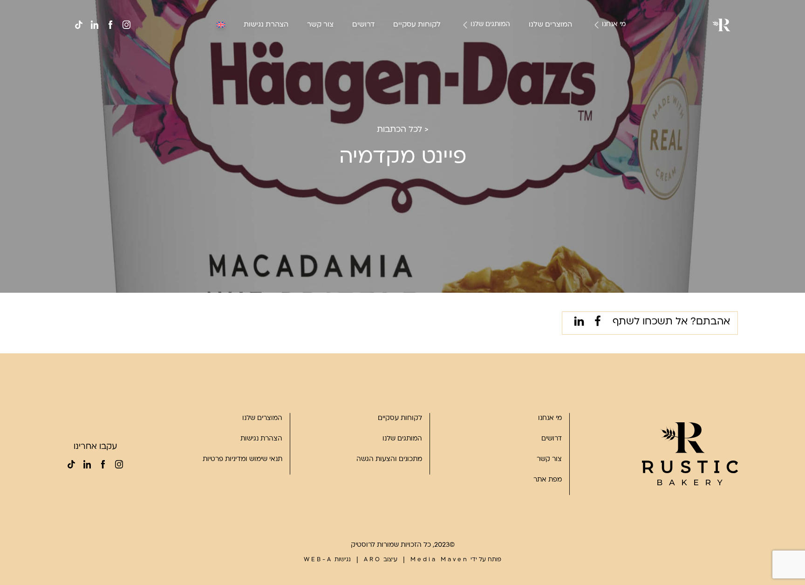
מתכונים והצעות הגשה (389, 459)
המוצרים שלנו (550, 24)
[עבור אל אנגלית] (221, 25)
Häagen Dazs (480, 64)
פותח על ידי (455, 560)
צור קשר (320, 24)
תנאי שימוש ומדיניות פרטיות (242, 459)
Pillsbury (488, 52)
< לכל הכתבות (403, 130)
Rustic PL (486, 75)
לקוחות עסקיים (417, 24)
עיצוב (380, 560)
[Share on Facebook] (595, 323)
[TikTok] (79, 25)
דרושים (363, 24)
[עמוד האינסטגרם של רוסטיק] (126, 25)
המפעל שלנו (598, 64)
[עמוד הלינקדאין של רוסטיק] (94, 25)
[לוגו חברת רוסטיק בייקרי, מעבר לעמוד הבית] (690, 453)
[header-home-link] (721, 25)
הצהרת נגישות (266, 24)
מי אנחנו (614, 24)
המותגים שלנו (490, 24)
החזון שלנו (601, 52)
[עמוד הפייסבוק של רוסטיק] (110, 25)
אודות (607, 41)
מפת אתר (547, 480)
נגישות (327, 560)
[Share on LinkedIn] (577, 323)
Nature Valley (480, 41)
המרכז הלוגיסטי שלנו (585, 75)
